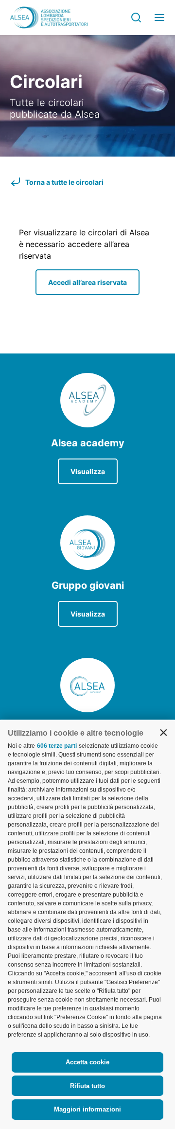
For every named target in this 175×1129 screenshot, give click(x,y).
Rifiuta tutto (87, 1086)
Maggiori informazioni (87, 1109)
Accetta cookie (87, 1062)
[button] (163, 732)
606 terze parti (57, 745)
